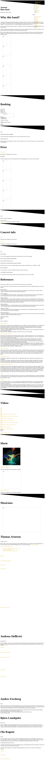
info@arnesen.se (6, 124)
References (37, 7)
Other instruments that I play (5, 560)
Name (1, 109)
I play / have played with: (5, 607)
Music (36, 9)
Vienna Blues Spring (4, 348)
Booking (36, 2)
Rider (36, 5)
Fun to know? (3, 564)
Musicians (37, 10)
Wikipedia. (37, 544)
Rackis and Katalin (4, 323)
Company (2, 112)
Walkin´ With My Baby (4, 490)
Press (36, 3)
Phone (1, 111)
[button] (38, 14)
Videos (36, 8)
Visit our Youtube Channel (5, 432)
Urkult (1, 373)
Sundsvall (2, 379)
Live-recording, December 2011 (6, 364)
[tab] (22, 323)
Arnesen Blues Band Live (5, 467)
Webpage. (32, 544)
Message (2, 117)
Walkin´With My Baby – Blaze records (10, 550)
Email (1, 110)
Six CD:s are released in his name (6, 546)
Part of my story (3, 568)
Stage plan (37, 6)
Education (2, 555)
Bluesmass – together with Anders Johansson (11, 548)
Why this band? (38, 1)
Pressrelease (2, 151)
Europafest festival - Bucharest (6, 333)
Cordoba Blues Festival (4, 356)
